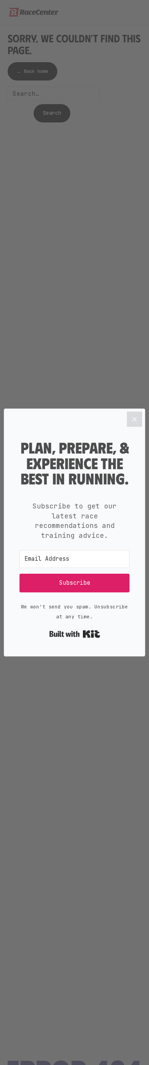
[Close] (134, 419)
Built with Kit (74, 634)
